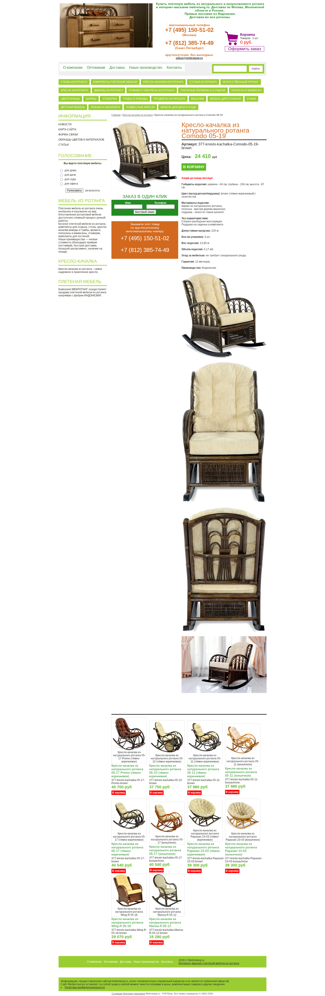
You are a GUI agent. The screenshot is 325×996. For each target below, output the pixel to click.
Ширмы (91, 98)
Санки (251, 98)
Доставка (117, 67)
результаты (92, 190)
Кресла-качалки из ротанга (163, 82)
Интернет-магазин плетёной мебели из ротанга (209, 963)
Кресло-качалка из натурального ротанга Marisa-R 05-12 (165, 922)
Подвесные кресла (140, 107)
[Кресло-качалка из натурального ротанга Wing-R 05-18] (129, 906)
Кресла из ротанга (74, 90)
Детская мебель (73, 107)
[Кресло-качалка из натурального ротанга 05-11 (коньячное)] (242, 755)
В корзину (194, 167)
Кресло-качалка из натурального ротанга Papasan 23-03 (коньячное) (241, 849)
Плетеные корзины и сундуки (203, 90)
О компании (72, 67)
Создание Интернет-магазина (128, 993)
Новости (65, 124)
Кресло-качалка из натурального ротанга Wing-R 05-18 (127, 922)
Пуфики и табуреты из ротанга (152, 90)
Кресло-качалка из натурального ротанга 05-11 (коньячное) (241, 772)
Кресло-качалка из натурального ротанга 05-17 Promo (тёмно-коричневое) (127, 771)
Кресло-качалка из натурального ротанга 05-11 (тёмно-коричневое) (203, 771)
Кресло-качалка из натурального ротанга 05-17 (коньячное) (165, 850)
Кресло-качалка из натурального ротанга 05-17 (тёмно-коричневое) (127, 849)
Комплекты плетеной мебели (115, 82)
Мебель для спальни (225, 98)
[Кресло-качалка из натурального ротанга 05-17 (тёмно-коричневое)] (129, 831)
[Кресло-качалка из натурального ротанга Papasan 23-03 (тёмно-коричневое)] (205, 828)
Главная (115, 115)
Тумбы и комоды (135, 98)
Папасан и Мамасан (246, 90)
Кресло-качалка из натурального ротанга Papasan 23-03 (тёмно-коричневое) (204, 849)
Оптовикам (96, 67)
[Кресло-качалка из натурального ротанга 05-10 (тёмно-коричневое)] (167, 752)
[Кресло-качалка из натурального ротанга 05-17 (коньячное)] (167, 834)
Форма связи (68, 134)
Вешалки (197, 98)
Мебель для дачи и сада (178, 107)
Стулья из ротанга (203, 82)
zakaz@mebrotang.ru (189, 58)
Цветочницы (70, 98)
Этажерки (109, 98)
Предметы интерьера (169, 98)
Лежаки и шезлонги (105, 107)
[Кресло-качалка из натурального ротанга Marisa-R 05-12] (167, 906)
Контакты (174, 67)
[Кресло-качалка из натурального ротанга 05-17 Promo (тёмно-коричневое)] (129, 749)
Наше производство (145, 67)
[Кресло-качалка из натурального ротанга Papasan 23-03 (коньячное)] (242, 831)
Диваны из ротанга (108, 90)
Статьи (63, 144)
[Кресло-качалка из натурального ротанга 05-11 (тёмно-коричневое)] (205, 752)
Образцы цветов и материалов (81, 139)
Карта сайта (67, 129)
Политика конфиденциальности (85, 987)
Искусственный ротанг (241, 82)
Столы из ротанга (74, 82)
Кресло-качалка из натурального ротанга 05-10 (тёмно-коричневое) (165, 771)
